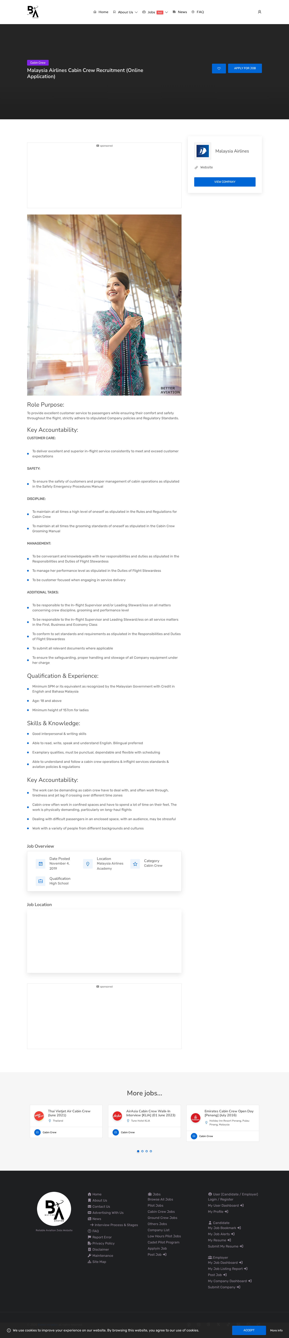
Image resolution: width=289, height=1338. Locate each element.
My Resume (217, 1240)
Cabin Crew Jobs (161, 1212)
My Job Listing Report (226, 1269)
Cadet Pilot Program (163, 1242)
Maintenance (102, 1256)
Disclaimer (100, 1249)
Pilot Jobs (155, 1205)
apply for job (245, 68)
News (96, 1219)
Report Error (102, 1237)
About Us (99, 1200)
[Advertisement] (104, 177)
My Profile (216, 1212)
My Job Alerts (219, 1234)
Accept (249, 1330)
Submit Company (222, 1287)
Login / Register (220, 1199)
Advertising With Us (108, 1213)
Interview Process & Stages (116, 1225)
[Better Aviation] (33, 12)
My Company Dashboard (228, 1281)
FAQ (95, 1231)
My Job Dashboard (223, 1263)
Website (206, 167)
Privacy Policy (103, 1243)
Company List (158, 1230)
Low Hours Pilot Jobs (164, 1236)
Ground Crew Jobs (162, 1218)
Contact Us (101, 1207)
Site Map (99, 1262)
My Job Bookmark (222, 1228)
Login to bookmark (219, 68)
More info (276, 1330)
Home (97, 1194)
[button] (125, 12)
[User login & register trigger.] (259, 12)
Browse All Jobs (160, 1199)
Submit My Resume (223, 1246)
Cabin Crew (153, 866)
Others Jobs (157, 1224)
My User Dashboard (224, 1205)
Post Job (155, 1255)
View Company (224, 182)
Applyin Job (157, 1248)
